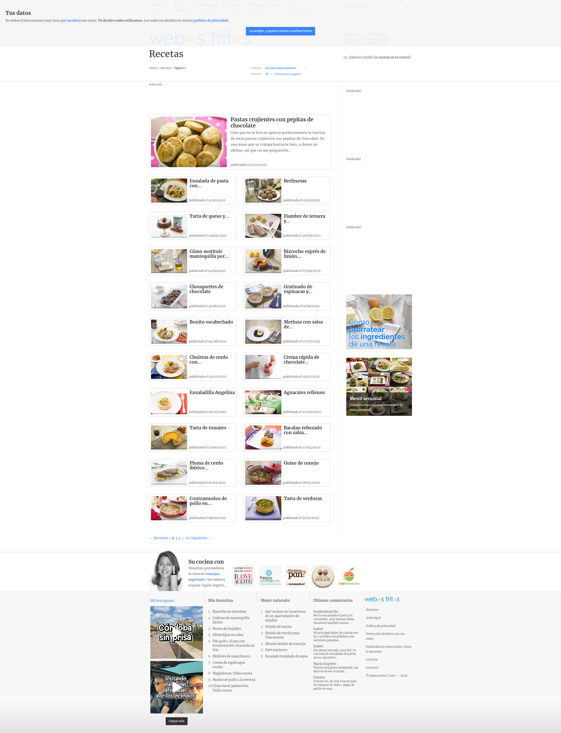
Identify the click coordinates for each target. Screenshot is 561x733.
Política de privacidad (380, 626)
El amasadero (296, 576)
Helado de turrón (278, 627)
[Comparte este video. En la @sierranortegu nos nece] (176, 687)
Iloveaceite (243, 576)
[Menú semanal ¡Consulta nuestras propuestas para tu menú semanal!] (379, 414)
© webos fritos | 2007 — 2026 (387, 675)
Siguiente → (201, 538)
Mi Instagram (162, 600)
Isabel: (335, 634)
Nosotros (372, 609)
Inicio (153, 68)
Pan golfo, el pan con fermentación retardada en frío (234, 645)
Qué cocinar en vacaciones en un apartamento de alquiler (285, 616)
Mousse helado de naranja (285, 644)
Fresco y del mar (269, 576)
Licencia (372, 659)
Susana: (335, 683)
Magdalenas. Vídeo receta (232, 673)
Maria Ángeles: (335, 667)
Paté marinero (276, 650)
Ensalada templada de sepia (286, 656)
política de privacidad (211, 21)
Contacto (372, 667)
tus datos (74, 21)
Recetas (165, 68)
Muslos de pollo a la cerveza (234, 680)
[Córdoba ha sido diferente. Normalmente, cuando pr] (176, 632)
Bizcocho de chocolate (230, 612)
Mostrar (256, 74)
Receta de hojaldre (227, 629)
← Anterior (158, 538)
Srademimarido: (334, 617)
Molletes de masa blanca (231, 656)
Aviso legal (373, 618)
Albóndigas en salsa (228, 635)
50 (187, 538)
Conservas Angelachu (322, 576)
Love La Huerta (349, 576)
